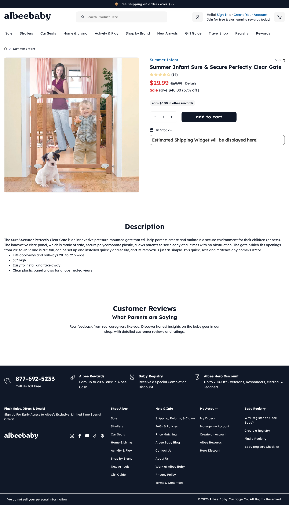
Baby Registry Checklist (262, 447)
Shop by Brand (121, 458)
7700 (277, 60)
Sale (114, 418)
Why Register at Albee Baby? (261, 420)
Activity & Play (121, 450)
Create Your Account (250, 14)
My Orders (207, 418)
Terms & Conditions (169, 483)
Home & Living (121, 442)
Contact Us (163, 450)
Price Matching (166, 434)
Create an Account (213, 434)
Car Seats (118, 434)
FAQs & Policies (167, 426)
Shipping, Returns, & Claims (175, 418)
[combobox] (121, 16)
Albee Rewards (211, 442)
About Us (162, 458)
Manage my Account (214, 426)
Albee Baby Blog (168, 442)
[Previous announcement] (5, 4)
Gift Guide (118, 475)
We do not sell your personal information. (37, 499)
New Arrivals (120, 466)
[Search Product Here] (82, 17)
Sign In (222, 14)
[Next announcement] (283, 4)
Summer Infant (24, 49)
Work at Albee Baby (170, 466)
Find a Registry (255, 439)
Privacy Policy (166, 475)
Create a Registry (257, 430)
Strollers (117, 426)
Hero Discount (210, 450)
